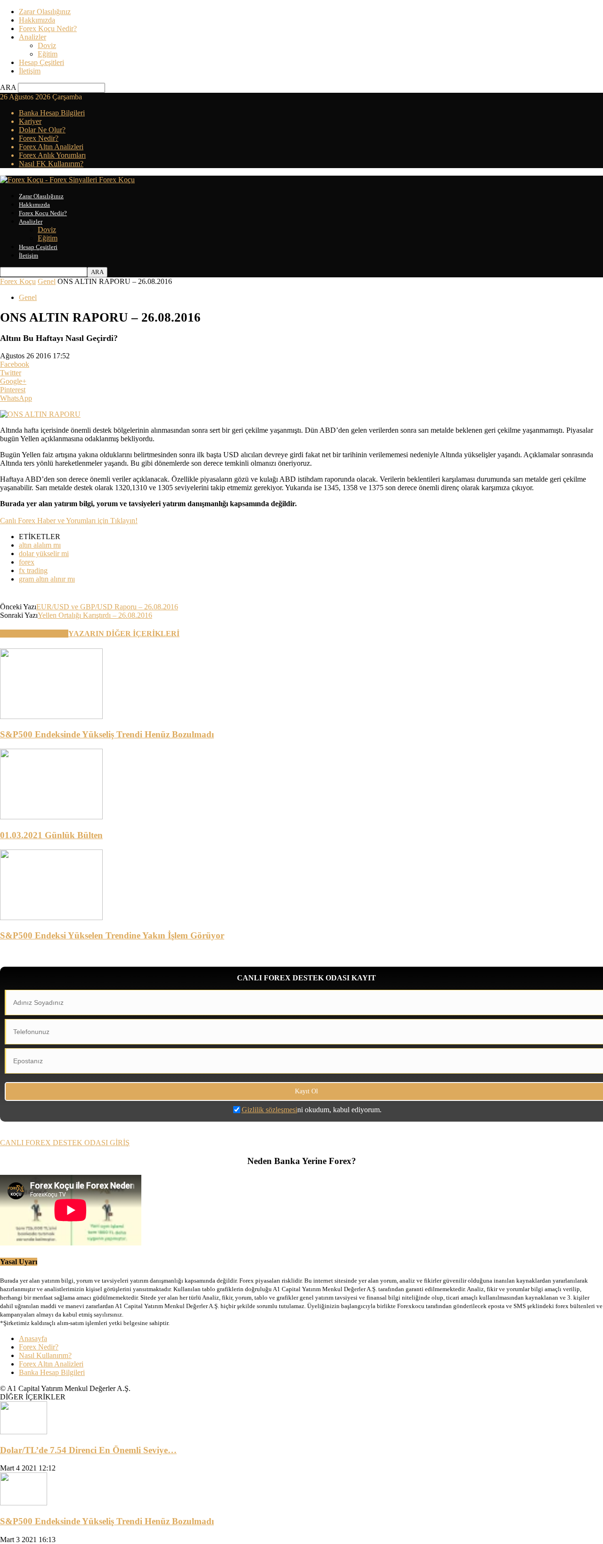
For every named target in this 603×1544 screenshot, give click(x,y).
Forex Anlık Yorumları (52, 155)
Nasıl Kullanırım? (45, 1355)
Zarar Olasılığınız (45, 12)
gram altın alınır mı (47, 579)
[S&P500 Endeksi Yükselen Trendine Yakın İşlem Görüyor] (51, 917)
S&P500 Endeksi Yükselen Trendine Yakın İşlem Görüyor (112, 935)
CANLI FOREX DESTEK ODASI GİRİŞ (65, 1143)
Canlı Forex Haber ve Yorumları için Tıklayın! (69, 521)
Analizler (32, 37)
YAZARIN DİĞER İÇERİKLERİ (123, 634)
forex (26, 562)
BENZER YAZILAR (34, 634)
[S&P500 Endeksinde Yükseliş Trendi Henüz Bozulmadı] (51, 716)
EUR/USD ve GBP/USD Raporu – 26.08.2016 (107, 607)
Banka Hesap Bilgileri (52, 113)
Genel (47, 281)
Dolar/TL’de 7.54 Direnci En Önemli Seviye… (88, 1450)
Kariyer (30, 121)
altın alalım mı (40, 545)
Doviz (47, 45)
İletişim (30, 71)
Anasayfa (33, 1338)
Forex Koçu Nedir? (48, 28)
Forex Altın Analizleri (51, 147)
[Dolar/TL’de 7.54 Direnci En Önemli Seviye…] (23, 1432)
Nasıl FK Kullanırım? (51, 164)
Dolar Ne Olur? (42, 130)
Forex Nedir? (38, 138)
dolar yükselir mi (44, 554)
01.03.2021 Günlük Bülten (51, 835)
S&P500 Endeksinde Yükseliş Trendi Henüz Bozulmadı (107, 734)
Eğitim (47, 54)
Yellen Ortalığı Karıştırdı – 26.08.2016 (95, 615)
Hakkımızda (37, 20)
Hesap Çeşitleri (41, 62)
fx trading (33, 570)
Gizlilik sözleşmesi (269, 1110)
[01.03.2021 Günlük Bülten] (51, 817)
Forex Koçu (18, 281)
